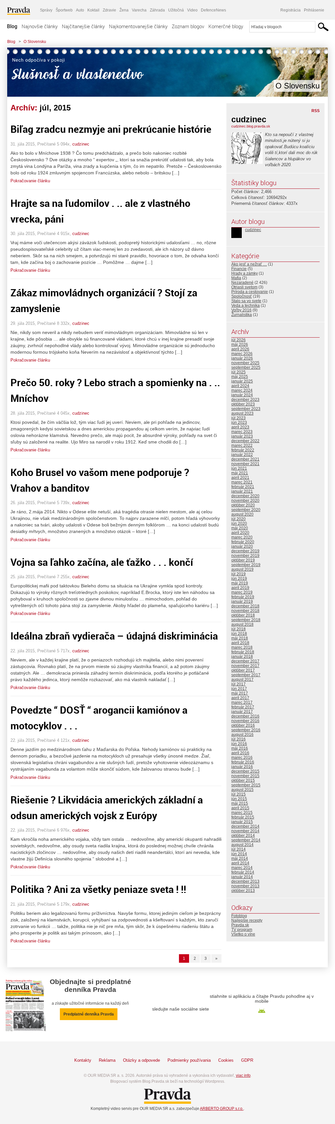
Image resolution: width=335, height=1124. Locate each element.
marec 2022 (242, 445)
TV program (241, 929)
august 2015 (242, 789)
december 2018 (245, 606)
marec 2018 (242, 647)
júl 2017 (238, 684)
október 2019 (243, 560)
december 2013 (245, 881)
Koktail (93, 10)
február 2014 (242, 872)
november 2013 (245, 886)
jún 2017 (239, 688)
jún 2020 (239, 523)
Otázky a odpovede (141, 1060)
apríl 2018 (240, 643)
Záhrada (157, 10)
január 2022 (242, 454)
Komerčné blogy (225, 26)
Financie (239, 268)
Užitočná (176, 10)
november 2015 (245, 776)
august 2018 (242, 624)
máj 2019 (239, 583)
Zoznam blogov (188, 26)
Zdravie (109, 10)
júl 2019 (238, 574)
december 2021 (245, 459)
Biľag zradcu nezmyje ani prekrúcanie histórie (110, 129)
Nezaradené (242, 282)
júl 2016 (238, 739)
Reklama (107, 1060)
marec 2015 (242, 812)
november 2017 (245, 665)
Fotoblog (239, 916)
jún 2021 (239, 468)
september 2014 (245, 840)
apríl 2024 (240, 386)
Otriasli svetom (244, 287)
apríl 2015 (240, 808)
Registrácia (290, 10)
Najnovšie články (40, 26)
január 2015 (242, 821)
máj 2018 (239, 638)
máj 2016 (239, 748)
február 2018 (242, 652)
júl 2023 (238, 418)
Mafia (236, 278)
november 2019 (245, 555)
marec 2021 (242, 482)
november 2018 (245, 610)
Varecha (139, 10)
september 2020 (245, 509)
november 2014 (245, 831)
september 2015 (245, 785)
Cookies (226, 1060)
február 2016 (242, 762)
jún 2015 (239, 799)
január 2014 (242, 877)
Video (192, 10)
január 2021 (242, 491)
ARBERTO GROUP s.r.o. (221, 1108)
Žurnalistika (241, 314)
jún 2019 (239, 578)
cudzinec (80, 144)
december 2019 (245, 551)
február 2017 (242, 707)
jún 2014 (239, 854)
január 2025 (242, 381)
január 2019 (242, 601)
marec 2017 (242, 702)
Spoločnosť (241, 296)
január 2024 (242, 395)
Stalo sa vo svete (246, 301)
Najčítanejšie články (83, 26)
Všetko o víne (243, 934)
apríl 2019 (240, 587)
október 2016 (243, 725)
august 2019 (242, 569)
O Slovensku (35, 41)
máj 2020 (239, 528)
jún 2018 (239, 633)
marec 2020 (242, 537)
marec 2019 (242, 592)
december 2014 (245, 826)
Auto (80, 10)
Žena (124, 10)
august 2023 (242, 413)
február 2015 (242, 817)
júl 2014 (238, 849)
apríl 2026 (240, 349)
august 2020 (242, 514)
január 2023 (242, 436)
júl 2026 (238, 340)
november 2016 (245, 721)
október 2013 (243, 890)
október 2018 (243, 615)
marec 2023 (242, 431)
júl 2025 (238, 372)
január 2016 (242, 766)
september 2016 (245, 730)
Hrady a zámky (244, 273)
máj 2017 (239, 693)
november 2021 (245, 464)
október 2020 (243, 505)
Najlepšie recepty (246, 920)
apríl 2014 (240, 863)
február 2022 (242, 450)
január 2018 (242, 656)
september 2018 (245, 620)
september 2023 (245, 408)
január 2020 (242, 546)
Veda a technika (245, 305)
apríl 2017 (240, 698)
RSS (315, 110)
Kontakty (82, 1060)
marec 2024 (242, 390)
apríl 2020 (240, 532)
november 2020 (245, 500)
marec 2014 (242, 867)
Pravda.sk (240, 925)
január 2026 (242, 358)
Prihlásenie (314, 10)
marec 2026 (242, 353)
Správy (46, 10)
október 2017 (243, 670)
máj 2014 (239, 858)
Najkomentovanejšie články (138, 26)
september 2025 (245, 367)
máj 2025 (239, 376)
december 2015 (245, 771)
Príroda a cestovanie (249, 291)
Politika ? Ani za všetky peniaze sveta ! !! (98, 889)
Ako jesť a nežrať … (249, 264)
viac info (243, 1075)
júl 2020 (238, 519)
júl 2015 (238, 794)
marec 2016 (242, 757)
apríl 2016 (240, 753)
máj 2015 (239, 803)
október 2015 (243, 780)
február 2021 (242, 486)
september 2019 (245, 564)
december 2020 (245, 496)
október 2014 (243, 835)
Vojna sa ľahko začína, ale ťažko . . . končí (101, 562)
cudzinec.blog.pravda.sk (250, 126)
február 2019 (242, 597)
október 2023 (243, 404)
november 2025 (245, 363)
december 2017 (245, 661)
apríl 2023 (240, 427)
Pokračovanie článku (30, 180)
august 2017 (242, 679)
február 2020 (242, 542)
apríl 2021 (240, 477)
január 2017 (242, 711)
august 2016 (242, 734)
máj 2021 (239, 473)
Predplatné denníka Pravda (88, 1014)
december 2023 (245, 399)
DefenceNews (213, 10)
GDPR (247, 1060)
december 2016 (245, 716)
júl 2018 (238, 629)
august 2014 (242, 844)
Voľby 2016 (241, 310)
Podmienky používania (189, 1060)
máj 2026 (239, 344)
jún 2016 (239, 743)
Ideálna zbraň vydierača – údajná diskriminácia (114, 635)
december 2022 (245, 441)
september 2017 (245, 675)
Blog (12, 26)
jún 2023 (239, 422)
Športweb (64, 10)
